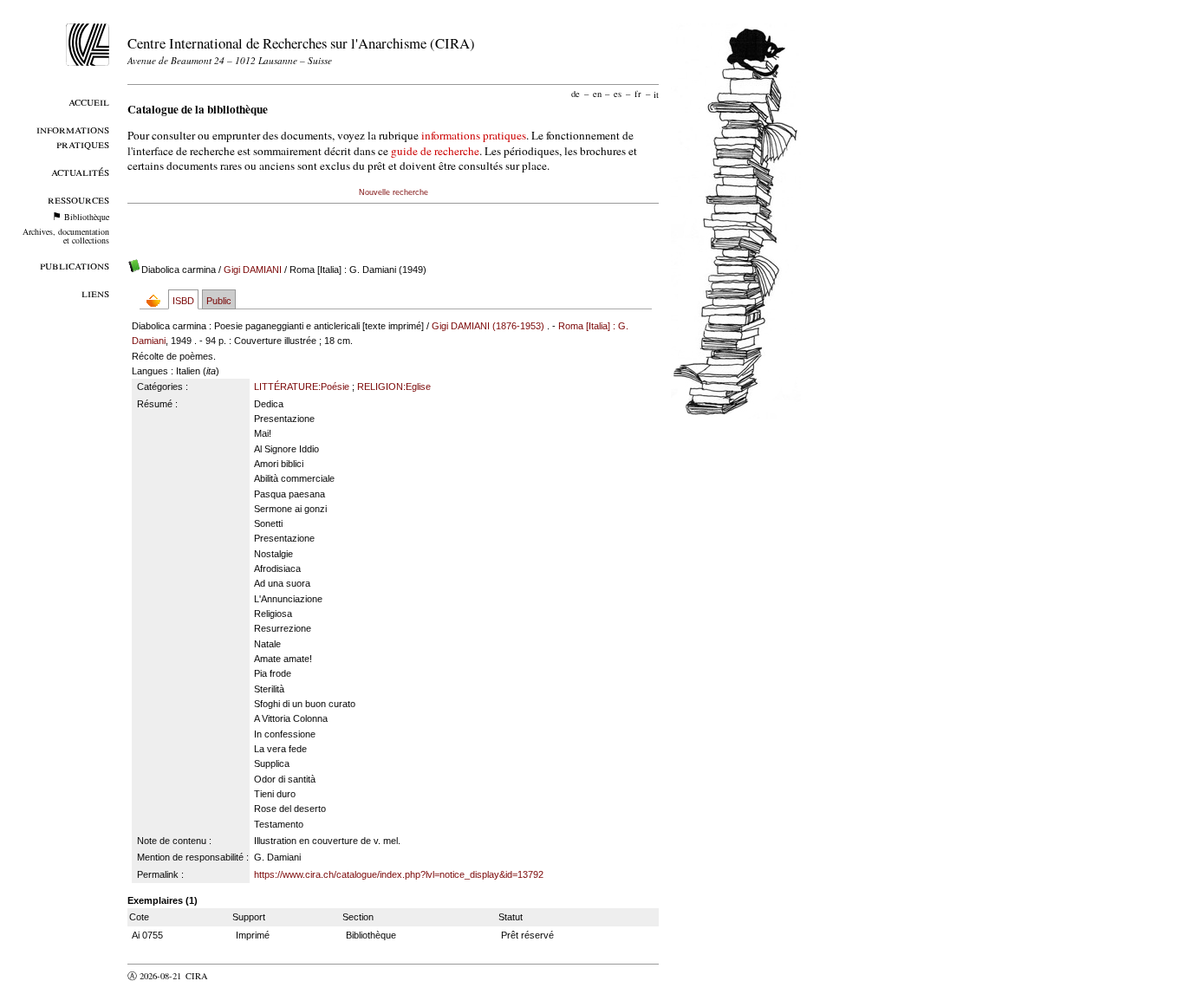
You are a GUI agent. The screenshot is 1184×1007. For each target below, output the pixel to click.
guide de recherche (435, 151)
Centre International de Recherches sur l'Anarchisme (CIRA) (301, 43)
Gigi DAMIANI (253, 269)
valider (231, 976)
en (597, 94)
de (575, 94)
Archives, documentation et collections (66, 235)
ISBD (183, 301)
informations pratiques (473, 135)
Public (218, 301)
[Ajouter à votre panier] (157, 300)
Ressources (78, 199)
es (617, 94)
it (656, 94)
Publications (74, 265)
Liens (95, 292)
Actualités (80, 171)
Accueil (88, 101)
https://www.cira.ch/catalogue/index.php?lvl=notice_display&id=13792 (398, 874)
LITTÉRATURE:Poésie (301, 386)
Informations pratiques (72, 136)
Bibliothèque (86, 217)
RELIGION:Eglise (394, 386)
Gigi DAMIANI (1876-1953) (488, 326)
